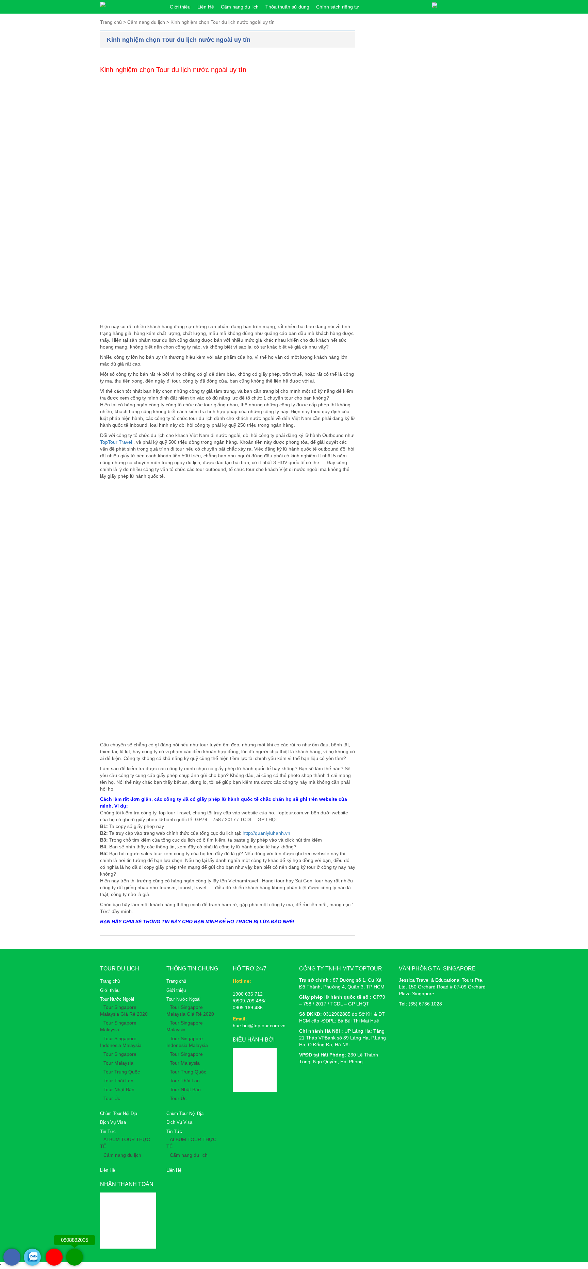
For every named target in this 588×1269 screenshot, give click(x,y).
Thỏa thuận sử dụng (287, 7)
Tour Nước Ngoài (117, 999)
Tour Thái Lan (118, 1080)
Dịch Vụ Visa (113, 1122)
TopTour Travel (116, 442)
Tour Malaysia (118, 1063)
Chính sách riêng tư (337, 7)
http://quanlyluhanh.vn (266, 833)
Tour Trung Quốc (121, 1072)
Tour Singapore (119, 1054)
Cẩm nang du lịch (240, 7)
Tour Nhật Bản (118, 1089)
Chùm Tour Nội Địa (118, 1113)
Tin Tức (108, 1131)
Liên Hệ (205, 7)
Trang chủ (110, 981)
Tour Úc (111, 1098)
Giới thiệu (180, 7)
